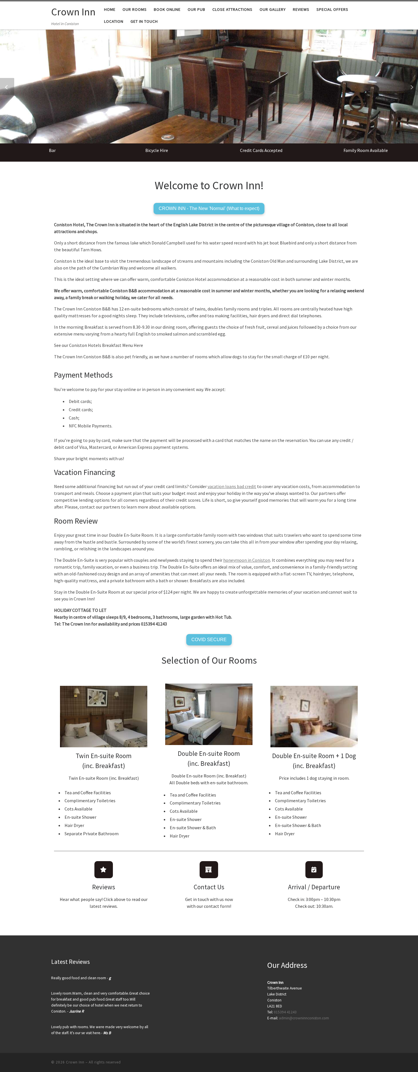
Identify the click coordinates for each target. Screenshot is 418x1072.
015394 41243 (285, 1012)
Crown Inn (75, 1062)
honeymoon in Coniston (246, 560)
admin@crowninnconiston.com (304, 1018)
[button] (7, 86)
